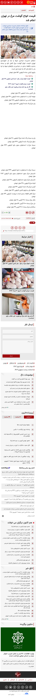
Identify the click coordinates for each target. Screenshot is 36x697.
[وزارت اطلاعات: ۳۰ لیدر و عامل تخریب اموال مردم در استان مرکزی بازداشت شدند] (18, 639)
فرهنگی (12, 680)
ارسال (11, 356)
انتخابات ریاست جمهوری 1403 (24, 370)
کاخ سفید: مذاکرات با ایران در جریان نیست (18, 445)
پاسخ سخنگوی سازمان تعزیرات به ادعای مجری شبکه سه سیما (17, 393)
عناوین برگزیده (26, 624)
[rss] (5, 2)
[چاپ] (30, 212)
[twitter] (20, 227)
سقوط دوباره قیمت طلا (23, 425)
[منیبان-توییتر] (14, 2)
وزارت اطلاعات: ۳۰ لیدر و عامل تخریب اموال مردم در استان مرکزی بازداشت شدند (16, 539)
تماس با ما (13, 684)
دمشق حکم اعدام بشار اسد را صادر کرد (20, 388)
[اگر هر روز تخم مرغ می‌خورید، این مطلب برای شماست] (18, 304)
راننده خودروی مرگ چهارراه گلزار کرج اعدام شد (18, 382)
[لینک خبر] (33, 212)
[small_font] (2, 213)
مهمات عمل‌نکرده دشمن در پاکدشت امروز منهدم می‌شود (17, 398)
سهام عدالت (29, 366)
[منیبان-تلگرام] (21, 2)
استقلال (12, 363)
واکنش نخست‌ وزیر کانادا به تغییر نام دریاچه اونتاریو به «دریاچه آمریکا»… (17, 451)
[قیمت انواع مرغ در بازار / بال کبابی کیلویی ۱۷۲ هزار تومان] (18, 251)
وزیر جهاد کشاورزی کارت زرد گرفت (21, 379)
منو (32, 6)
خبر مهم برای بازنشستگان (23, 560)
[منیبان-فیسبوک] (11, 2)
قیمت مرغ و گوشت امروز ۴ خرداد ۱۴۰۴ (19, 84)
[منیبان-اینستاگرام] (18, 2)
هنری (5, 680)
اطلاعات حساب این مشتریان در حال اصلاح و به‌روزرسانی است (18, 556)
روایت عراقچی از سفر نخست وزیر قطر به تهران (17, 456)
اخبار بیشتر (4, 407)
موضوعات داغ (27, 375)
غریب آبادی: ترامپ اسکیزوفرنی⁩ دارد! (20, 548)
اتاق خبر (29, 568)
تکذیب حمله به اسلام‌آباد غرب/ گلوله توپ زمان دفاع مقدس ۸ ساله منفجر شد (17, 403)
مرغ (31, 223)
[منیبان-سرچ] (30, 687)
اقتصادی (21, 680)
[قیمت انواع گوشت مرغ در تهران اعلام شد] (23, 227)
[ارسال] (27, 212)
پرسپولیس (20, 363)
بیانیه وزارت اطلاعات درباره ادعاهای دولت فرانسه (17, 385)
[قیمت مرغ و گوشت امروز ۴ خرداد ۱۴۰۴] (18, 278)
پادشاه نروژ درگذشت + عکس (21, 429)
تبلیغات (19, 684)
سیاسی (30, 680)
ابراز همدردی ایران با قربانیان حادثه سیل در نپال (17, 551)
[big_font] (9, 213)
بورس (4, 363)
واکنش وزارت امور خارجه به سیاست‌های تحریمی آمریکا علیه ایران (17, 544)
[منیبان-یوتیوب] (8, 2)
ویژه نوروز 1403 (18, 366)
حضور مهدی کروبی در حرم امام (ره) (20, 441)
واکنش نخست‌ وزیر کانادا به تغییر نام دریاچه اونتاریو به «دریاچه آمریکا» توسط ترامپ (18, 534)
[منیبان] (31, 2)
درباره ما (24, 684)
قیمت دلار (30, 363)
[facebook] (12, 227)
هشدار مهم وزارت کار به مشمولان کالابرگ (19, 563)
